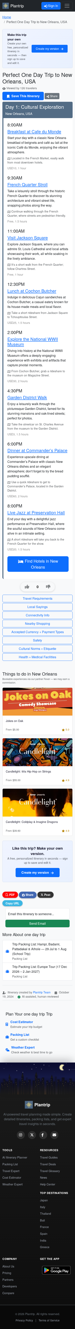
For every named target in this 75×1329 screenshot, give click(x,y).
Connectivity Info (37, 615)
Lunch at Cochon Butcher (31, 291)
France (44, 1227)
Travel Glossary (50, 1171)
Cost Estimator (11, 1177)
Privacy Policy (24, 1320)
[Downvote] (48, 586)
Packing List (10, 1164)
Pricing (6, 1273)
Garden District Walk (27, 397)
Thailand (45, 1213)
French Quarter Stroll (27, 184)
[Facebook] (43, 1135)
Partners (7, 1279)
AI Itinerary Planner (14, 1157)
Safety (37, 640)
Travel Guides (49, 1157)
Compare (8, 1293)
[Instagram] (21, 1135)
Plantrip (17, 6)
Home (6, 17)
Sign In (52, 5)
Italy (42, 1207)
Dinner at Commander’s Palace (37, 450)
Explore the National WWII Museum (32, 341)
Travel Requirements (37, 598)
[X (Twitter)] (32, 1135)
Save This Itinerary (25, 96)
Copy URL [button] (12, 903)
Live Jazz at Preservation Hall (36, 512)
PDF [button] (11, 895)
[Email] (54, 1135)
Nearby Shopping (37, 623)
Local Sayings (37, 606)
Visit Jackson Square (27, 237)
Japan (44, 1200)
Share (53, 96)
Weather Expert (12, 1184)
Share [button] (29, 895)
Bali (42, 1220)
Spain (43, 1233)
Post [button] (46, 895)
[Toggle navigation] (67, 6)
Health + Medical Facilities (37, 657)
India (43, 1240)
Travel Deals (48, 1164)
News (43, 1177)
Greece (44, 1247)
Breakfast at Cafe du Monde (34, 131)
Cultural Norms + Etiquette (37, 648)
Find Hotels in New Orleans (41, 564)
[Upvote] (27, 586)
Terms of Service (49, 1320)
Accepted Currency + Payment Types (37, 632)
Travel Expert (10, 1171)
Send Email (37, 923)
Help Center (47, 1184)
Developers (9, 1286)
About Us (8, 1266)
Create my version (48, 49)
